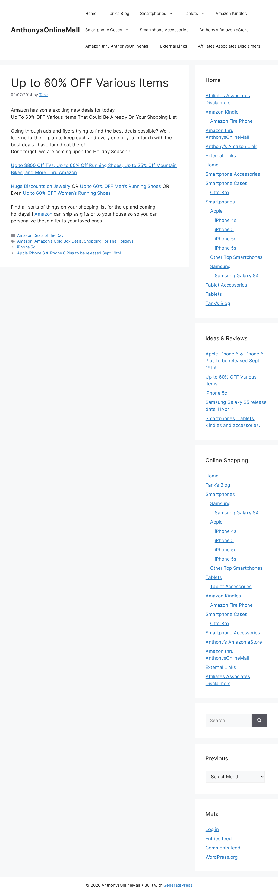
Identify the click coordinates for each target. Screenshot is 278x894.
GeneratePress (177, 885)
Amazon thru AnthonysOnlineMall (117, 46)
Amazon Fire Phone (231, 121)
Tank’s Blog (118, 13)
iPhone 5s (225, 248)
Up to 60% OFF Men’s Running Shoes (120, 186)
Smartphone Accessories (164, 29)
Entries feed (219, 838)
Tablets (191, 13)
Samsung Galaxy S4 (237, 275)
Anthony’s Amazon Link (231, 146)
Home (91, 13)
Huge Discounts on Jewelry (40, 186)
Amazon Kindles (231, 13)
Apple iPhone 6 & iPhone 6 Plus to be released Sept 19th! (69, 253)
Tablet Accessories (226, 285)
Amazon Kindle (222, 112)
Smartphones (153, 13)
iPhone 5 (224, 229)
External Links (173, 46)
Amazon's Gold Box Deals (58, 241)
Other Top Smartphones (236, 257)
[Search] (259, 720)
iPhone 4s (225, 220)
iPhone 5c (26, 247)
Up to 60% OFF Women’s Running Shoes (67, 193)
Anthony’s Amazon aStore (224, 29)
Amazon (43, 214)
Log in (212, 829)
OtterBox (219, 192)
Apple (216, 211)
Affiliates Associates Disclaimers (229, 46)
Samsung (220, 266)
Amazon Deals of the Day (40, 235)
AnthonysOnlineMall (45, 30)
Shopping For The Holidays (109, 241)
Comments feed (223, 848)
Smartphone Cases (103, 29)
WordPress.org (222, 857)
